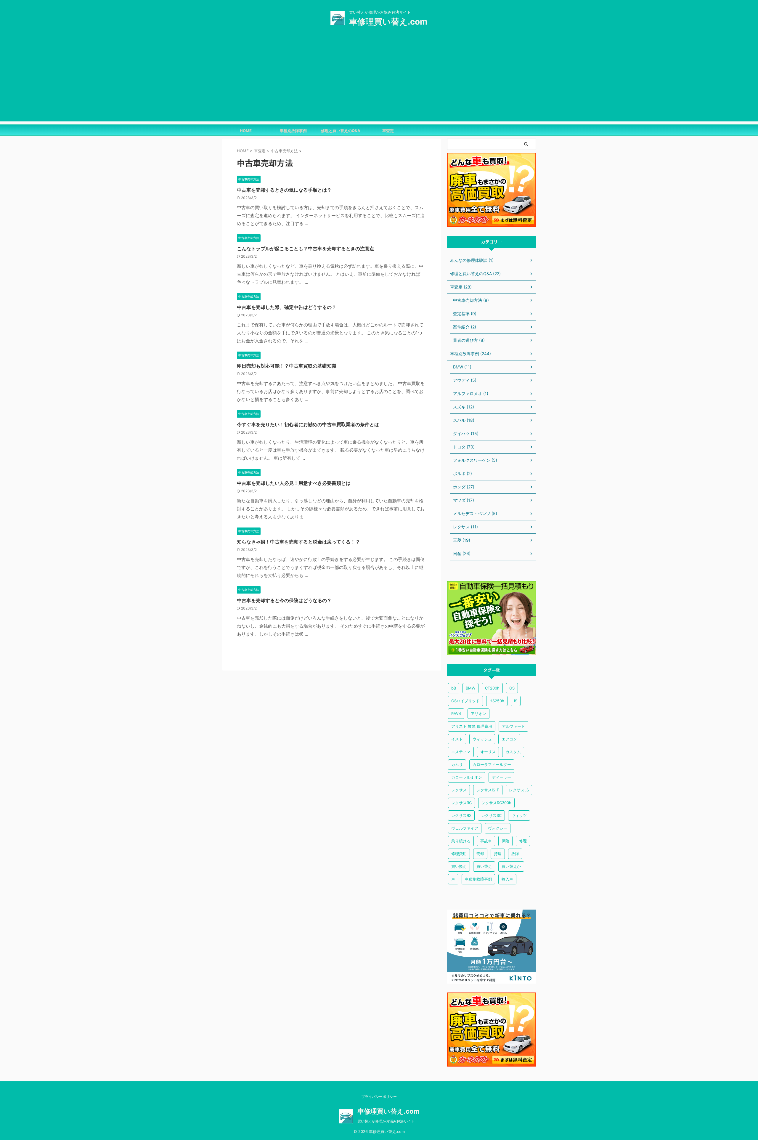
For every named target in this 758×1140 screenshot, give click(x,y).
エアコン (509, 739)
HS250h (496, 700)
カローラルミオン (466, 777)
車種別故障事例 (293, 130)
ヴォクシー (497, 828)
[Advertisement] (379, 80)
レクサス (459, 790)
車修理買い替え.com (388, 22)
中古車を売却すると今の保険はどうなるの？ (284, 600)
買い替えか (511, 866)
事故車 (486, 840)
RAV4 (456, 713)
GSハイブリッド (465, 700)
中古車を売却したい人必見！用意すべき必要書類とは (294, 483)
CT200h (492, 688)
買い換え (459, 866)
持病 (498, 853)
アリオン (478, 713)
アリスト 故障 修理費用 (471, 726)
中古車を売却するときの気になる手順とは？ (284, 190)
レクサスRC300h (496, 802)
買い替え (484, 866)
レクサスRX (461, 815)
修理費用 (459, 853)
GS (512, 688)
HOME (246, 130)
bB (453, 688)
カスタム (513, 751)
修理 (523, 840)
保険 (505, 840)
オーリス (488, 751)
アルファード (513, 726)
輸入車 (507, 879)
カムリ (457, 764)
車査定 (388, 130)
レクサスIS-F (487, 790)
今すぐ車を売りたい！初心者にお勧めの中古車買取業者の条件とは (308, 424)
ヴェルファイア (464, 828)
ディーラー (501, 777)
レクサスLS (519, 790)
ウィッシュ (482, 739)
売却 (480, 853)
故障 (515, 853)
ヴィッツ (519, 815)
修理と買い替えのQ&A (340, 130)
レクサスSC (491, 815)
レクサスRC (461, 802)
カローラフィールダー (492, 764)
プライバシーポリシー (379, 1096)
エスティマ (460, 751)
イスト (457, 739)
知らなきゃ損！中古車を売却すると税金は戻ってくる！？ (298, 542)
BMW (470, 688)
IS (515, 700)
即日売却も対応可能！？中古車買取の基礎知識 (286, 366)
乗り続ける (460, 840)
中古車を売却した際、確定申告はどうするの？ (286, 307)
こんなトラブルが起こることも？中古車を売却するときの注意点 (305, 248)
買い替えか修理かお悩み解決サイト (385, 1121)
